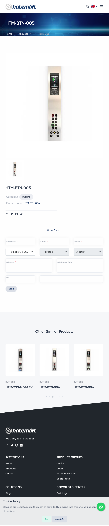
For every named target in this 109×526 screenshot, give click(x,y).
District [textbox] (80, 251)
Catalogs (62, 493)
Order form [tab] (53, 230)
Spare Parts (63, 478)
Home (9, 33)
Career (9, 473)
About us (11, 468)
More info (59, 519)
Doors (60, 468)
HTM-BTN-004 (54, 362)
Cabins (61, 463)
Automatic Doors (66, 473)
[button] (87, 7)
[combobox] (20, 252)
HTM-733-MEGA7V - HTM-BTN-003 (20, 362)
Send (11, 289)
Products (23, 33)
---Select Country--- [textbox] (18, 251)
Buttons (26, 197)
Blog (8, 493)
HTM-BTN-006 (89, 362)
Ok (46, 519)
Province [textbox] (47, 251)
